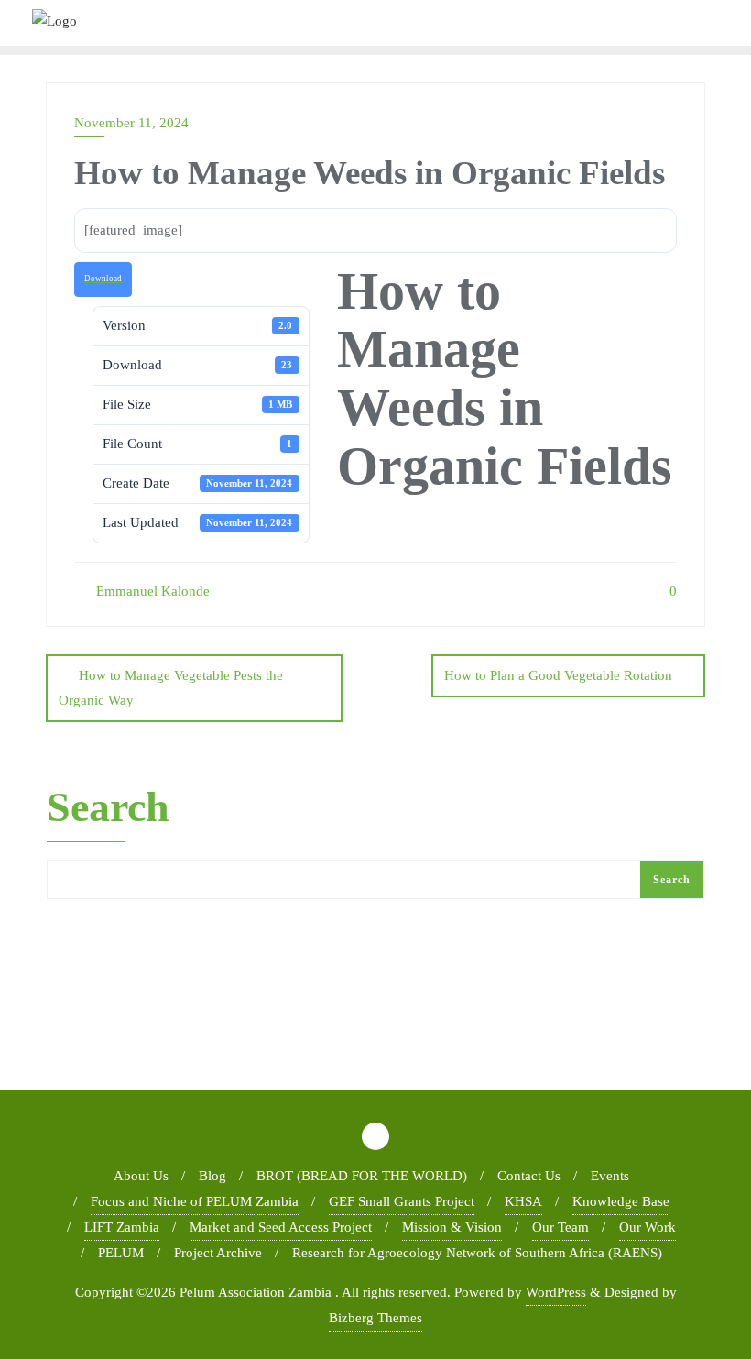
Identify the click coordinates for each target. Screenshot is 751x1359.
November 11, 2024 (131, 122)
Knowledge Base (620, 1201)
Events (610, 1175)
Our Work (647, 1227)
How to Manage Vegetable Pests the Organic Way (171, 687)
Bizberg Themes (375, 1317)
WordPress (556, 1292)
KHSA (523, 1201)
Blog (212, 1175)
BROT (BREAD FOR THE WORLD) (361, 1175)
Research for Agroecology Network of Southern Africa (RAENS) (477, 1252)
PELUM (121, 1252)
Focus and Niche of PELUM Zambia (195, 1201)
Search (108, 808)
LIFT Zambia (121, 1227)
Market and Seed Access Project (281, 1227)
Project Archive (218, 1252)
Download (103, 278)
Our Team (560, 1227)
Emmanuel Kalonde (151, 591)
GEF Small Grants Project (401, 1201)
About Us (141, 1175)
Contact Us (529, 1175)
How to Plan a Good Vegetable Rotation (558, 675)
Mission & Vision (452, 1227)
